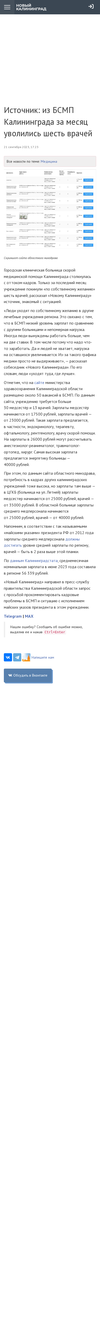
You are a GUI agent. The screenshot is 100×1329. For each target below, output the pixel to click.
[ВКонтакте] (8, 657)
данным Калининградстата (34, 560)
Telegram (13, 616)
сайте (39, 382)
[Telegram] (17, 657)
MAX (29, 616)
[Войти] (91, 6)
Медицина (49, 161)
